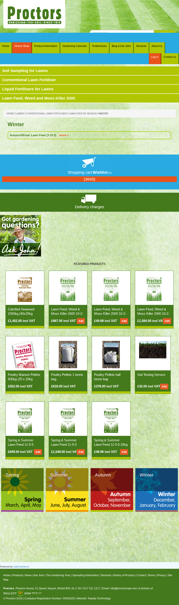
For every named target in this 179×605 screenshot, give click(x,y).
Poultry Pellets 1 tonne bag (67, 377)
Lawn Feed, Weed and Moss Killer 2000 (38, 98)
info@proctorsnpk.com (123, 588)
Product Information (45, 46)
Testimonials (99, 46)
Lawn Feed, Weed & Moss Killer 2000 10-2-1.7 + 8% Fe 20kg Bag (110, 313)
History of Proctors (124, 575)
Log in (154, 56)
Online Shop (21, 46)
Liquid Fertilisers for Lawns (27, 89)
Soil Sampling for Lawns (25, 71)
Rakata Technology (99, 598)
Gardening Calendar (74, 46)
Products (17, 575)
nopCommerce (21, 566)
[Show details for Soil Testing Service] (152, 349)
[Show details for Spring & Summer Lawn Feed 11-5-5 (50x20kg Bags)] (68, 419)
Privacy (161, 575)
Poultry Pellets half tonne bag (107, 377)
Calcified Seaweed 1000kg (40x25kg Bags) (21, 313)
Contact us (170, 56)
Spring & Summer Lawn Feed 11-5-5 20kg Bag (110, 444)
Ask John (38, 575)
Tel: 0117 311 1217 (89, 588)
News (28, 575)
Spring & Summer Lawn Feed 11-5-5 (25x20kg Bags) (20, 444)
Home (5, 46)
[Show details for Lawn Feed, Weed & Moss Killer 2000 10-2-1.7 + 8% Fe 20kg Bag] (111, 288)
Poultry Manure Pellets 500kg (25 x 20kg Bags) (24, 379)
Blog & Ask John (121, 46)
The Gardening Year (58, 575)
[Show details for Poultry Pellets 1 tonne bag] (68, 354)
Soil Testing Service (151, 374)
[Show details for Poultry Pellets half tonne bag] (111, 354)
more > (64, 135)
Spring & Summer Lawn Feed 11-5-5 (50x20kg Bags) (64, 444)
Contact (141, 575)
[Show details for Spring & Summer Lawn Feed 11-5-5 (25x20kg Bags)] (25, 419)
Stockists (141, 46)
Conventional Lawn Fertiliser (29, 80)
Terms (151, 575)
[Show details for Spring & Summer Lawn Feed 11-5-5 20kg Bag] (111, 419)
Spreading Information (85, 575)
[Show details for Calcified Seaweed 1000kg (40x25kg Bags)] (25, 288)
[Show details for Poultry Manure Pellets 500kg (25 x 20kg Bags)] (25, 354)
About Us (156, 46)
